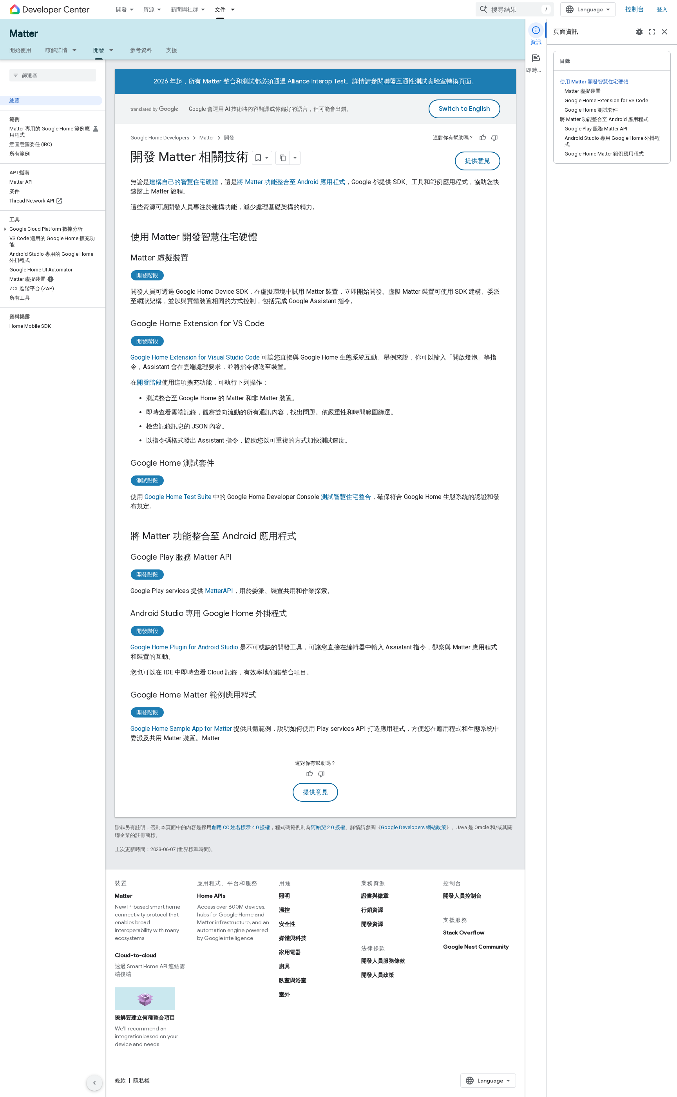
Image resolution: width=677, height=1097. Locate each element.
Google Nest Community (476, 946)
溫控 (284, 909)
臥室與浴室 (292, 980)
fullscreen (652, 31)
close (664, 31)
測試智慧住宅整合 (346, 497)
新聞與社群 (184, 9)
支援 (171, 50)
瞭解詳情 (56, 50)
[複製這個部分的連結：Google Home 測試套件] (222, 463)
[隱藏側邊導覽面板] (94, 1083)
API (219, 591)
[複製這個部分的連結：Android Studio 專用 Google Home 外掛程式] (294, 614)
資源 (148, 9)
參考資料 (141, 50)
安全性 (287, 923)
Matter (23, 34)
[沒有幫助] (494, 138)
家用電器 (290, 952)
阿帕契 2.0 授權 (328, 827)
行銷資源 (372, 909)
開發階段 (147, 275)
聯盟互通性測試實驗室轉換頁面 (427, 81)
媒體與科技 (292, 938)
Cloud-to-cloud (135, 955)
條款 (120, 1080)
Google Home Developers (159, 138)
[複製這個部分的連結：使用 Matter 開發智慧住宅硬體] (265, 237)
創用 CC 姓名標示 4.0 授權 (241, 827)
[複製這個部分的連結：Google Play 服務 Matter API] (239, 557)
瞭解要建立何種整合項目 (145, 1017)
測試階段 (147, 480)
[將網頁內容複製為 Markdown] (283, 157)
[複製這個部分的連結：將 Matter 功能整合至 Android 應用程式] (304, 537)
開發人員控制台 (462, 895)
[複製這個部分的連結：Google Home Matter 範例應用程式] (264, 695)
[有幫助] (483, 138)
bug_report (639, 31)
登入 (662, 9)
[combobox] (515, 9)
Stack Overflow (463, 932)
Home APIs (211, 895)
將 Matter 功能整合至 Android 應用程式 (291, 182)
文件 (220, 9)
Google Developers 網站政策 (413, 827)
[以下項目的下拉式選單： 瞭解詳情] (76, 50)
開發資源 (372, 923)
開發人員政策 (377, 974)
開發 (121, 9)
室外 (284, 994)
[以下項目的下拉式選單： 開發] (113, 50)
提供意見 (477, 161)
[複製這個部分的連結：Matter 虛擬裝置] (196, 258)
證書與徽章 (375, 895)
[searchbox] (52, 75)
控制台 (634, 9)
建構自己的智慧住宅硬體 (183, 182)
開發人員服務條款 (383, 960)
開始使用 (20, 50)
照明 (284, 895)
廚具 (284, 966)
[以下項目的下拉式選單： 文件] (235, 9)
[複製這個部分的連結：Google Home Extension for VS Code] (272, 324)
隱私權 (141, 1080)
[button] (51, 229)
